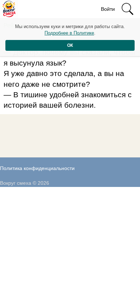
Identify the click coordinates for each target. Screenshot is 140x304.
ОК (70, 45)
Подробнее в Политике (69, 33)
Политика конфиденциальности (37, 168)
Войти (108, 9)
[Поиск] (127, 9)
